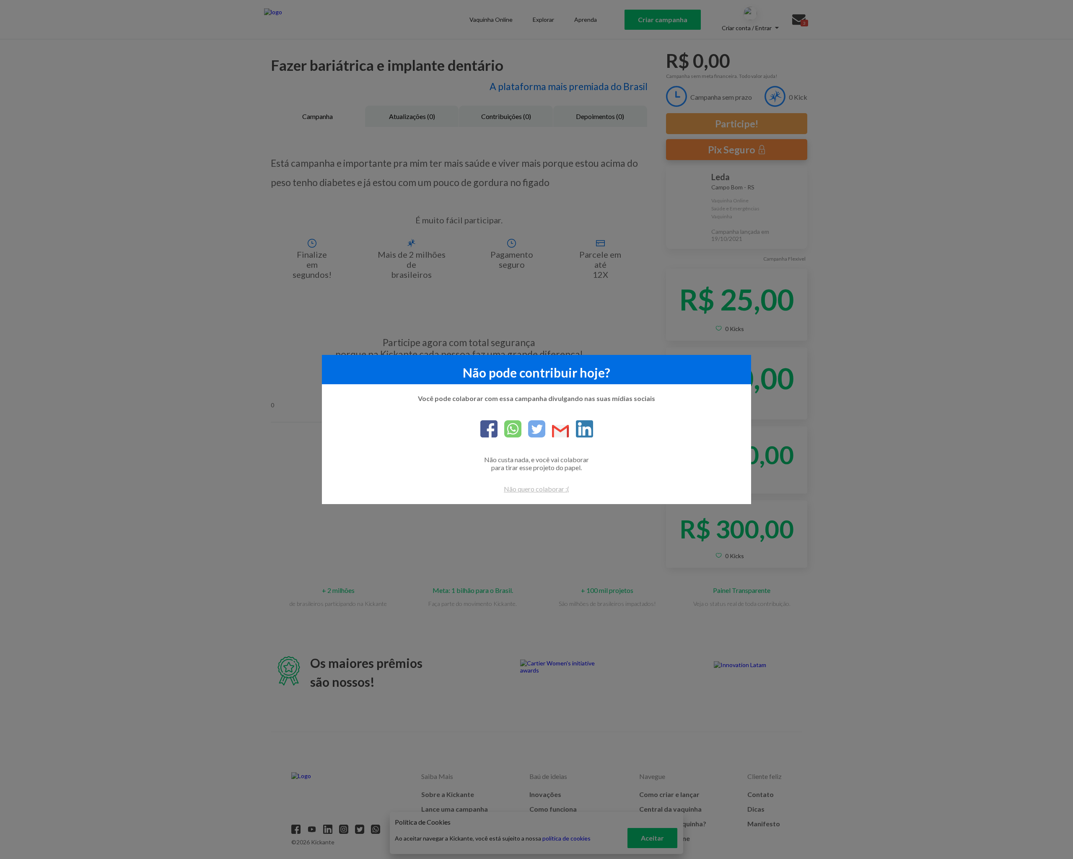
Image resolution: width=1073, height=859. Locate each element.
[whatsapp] (509, 429)
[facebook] (489, 429)
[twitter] (533, 429)
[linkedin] (581, 429)
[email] (557, 432)
